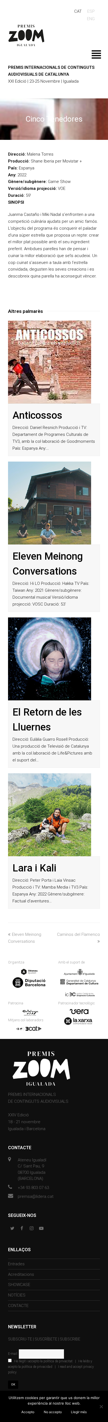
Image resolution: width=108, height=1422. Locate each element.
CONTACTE (18, 1305)
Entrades (16, 1263)
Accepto (27, 1412)
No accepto (53, 1412)
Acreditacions (21, 1274)
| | (51, 1366)
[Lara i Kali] (49, 814)
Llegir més (79, 1412)
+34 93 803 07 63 (33, 1187)
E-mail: (13, 1354)
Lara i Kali (34, 868)
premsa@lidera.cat (35, 1196)
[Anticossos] (49, 362)
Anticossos (37, 415)
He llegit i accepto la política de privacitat (43, 1361)
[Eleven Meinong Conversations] (49, 503)
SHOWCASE (19, 1284)
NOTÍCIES (16, 1295)
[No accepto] (101, 1406)
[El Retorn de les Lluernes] (49, 658)
